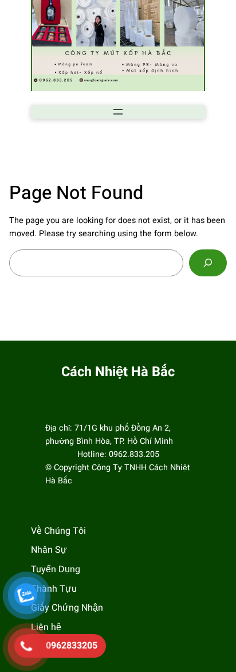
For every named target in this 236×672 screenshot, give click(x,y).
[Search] (208, 262)
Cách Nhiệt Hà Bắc (118, 372)
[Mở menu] (118, 112)
